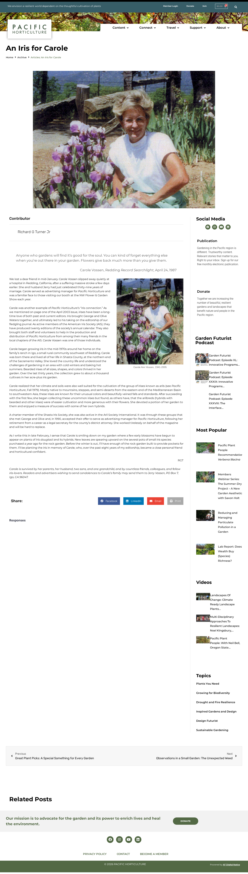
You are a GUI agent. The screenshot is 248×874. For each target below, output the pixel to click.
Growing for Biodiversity (213, 693)
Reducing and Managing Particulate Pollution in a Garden (227, 522)
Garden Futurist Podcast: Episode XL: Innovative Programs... (224, 360)
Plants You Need (207, 683)
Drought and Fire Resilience (215, 702)
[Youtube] (221, 227)
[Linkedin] (228, 227)
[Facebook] (207, 227)
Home (9, 57)
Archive (22, 57)
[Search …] (235, 7)
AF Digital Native (231, 864)
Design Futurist (207, 720)
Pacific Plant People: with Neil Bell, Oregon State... (225, 643)
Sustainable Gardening (212, 730)
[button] (120, 28)
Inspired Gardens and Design (216, 711)
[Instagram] (214, 227)
